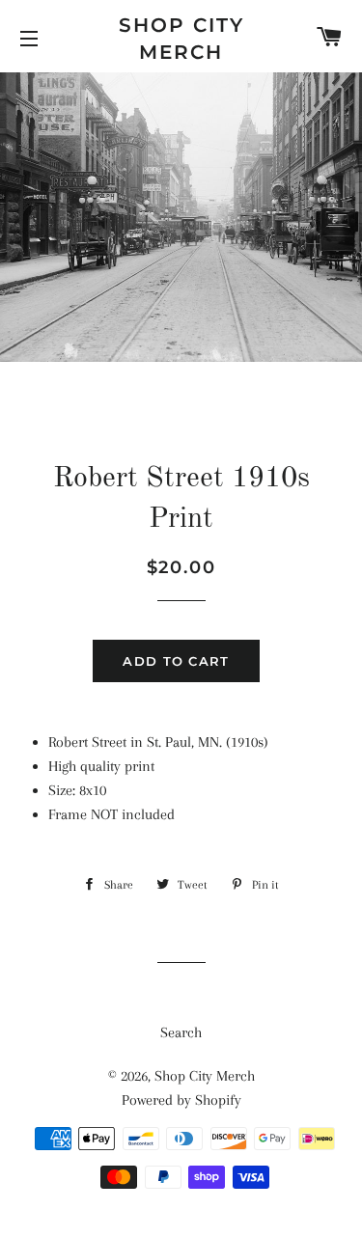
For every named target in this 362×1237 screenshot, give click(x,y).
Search (181, 1032)
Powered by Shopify (181, 1100)
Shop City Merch (181, 39)
